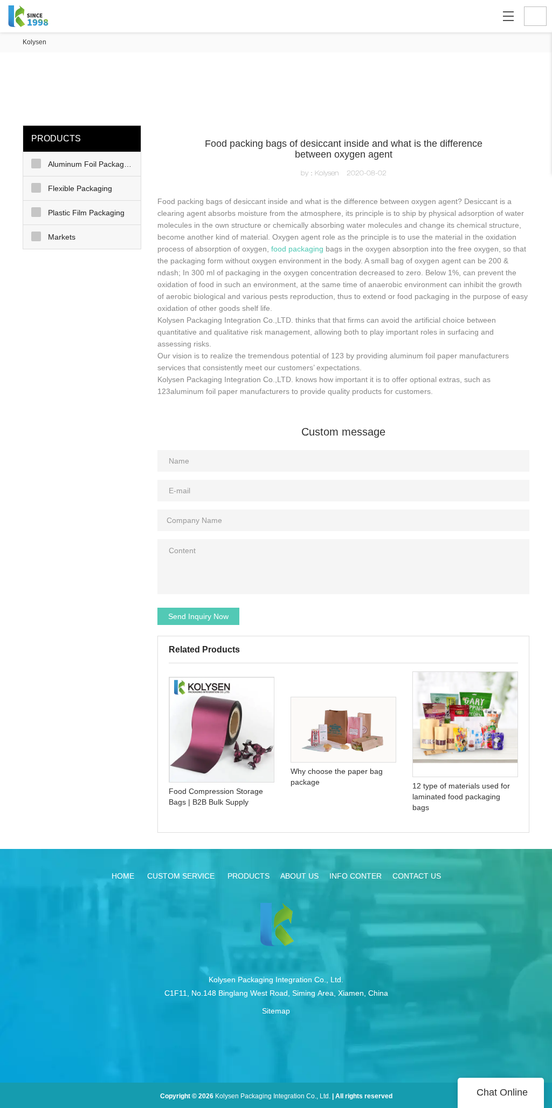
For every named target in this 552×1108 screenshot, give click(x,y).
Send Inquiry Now (198, 616)
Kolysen (34, 42)
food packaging (297, 248)
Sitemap (276, 1011)
